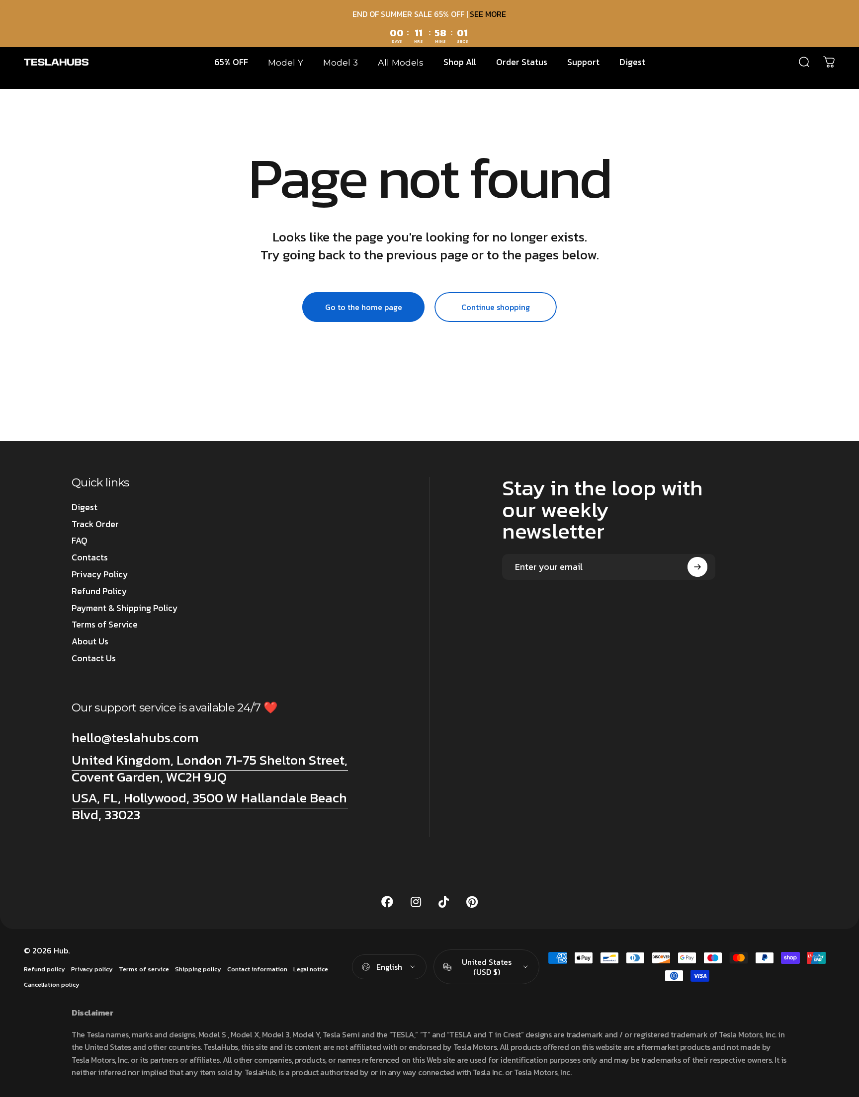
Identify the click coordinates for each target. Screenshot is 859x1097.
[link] (210, 768)
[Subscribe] (697, 567)
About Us (90, 641)
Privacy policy (92, 969)
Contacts (90, 557)
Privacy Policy (100, 574)
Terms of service (144, 969)
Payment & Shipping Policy (124, 608)
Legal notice (310, 969)
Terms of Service (105, 625)
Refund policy (44, 969)
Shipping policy (198, 969)
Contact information (257, 969)
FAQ (79, 541)
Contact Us (94, 658)
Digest (84, 507)
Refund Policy (99, 591)
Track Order (95, 524)
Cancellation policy (52, 984)
